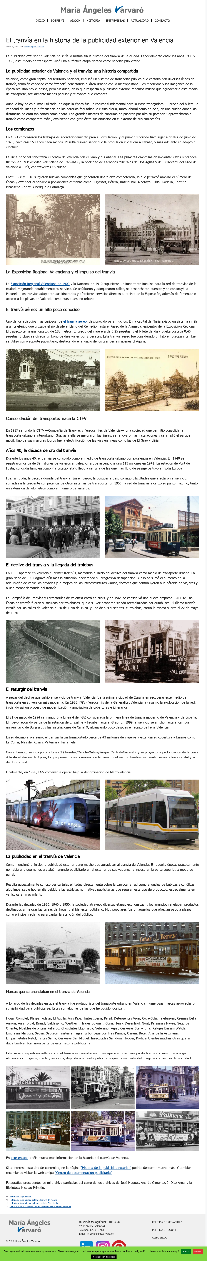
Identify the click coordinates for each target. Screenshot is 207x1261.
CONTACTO (162, 20)
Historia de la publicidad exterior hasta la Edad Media (34, 1203)
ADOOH (75, 20)
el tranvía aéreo (75, 321)
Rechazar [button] (197, 1251)
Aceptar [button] (186, 1251)
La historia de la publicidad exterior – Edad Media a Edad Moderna (40, 1206)
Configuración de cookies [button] (104, 1257)
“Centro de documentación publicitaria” (83, 1173)
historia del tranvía (48, 1200)
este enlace (19, 1158)
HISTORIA (93, 20)
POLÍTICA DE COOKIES (165, 1229)
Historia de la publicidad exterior (24, 1200)
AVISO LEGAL (159, 1237)
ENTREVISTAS (115, 20)
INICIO (40, 20)
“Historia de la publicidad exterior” (106, 1168)
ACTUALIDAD (140, 20)
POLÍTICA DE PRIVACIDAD (167, 1222)
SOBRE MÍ (57, 20)
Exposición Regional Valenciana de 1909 (40, 284)
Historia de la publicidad (21, 1196)
